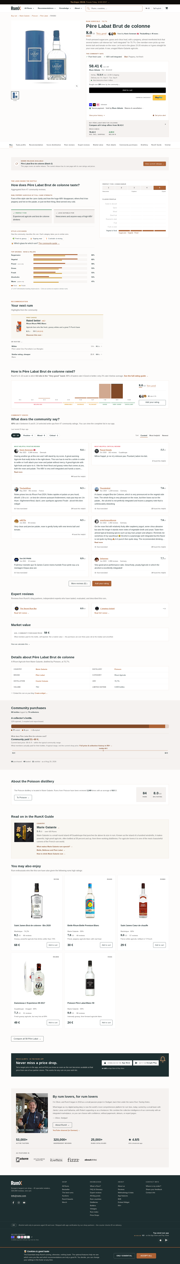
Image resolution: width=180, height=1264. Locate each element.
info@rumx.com (18, 1196)
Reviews (121, 1189)
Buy (10, 145)
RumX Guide (156, 145)
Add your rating (152, 402)
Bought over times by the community (104, 84)
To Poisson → (23, 798)
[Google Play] (166, 1240)
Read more (18, 472)
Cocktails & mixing (54, 238)
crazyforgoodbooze (108, 520)
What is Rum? (95, 1186)
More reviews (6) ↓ (79, 583)
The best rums (67, 1193)
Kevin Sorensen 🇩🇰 (27, 450)
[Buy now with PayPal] (159, 97)
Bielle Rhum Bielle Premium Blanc (83, 925)
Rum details (111, 145)
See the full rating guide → (136, 376)
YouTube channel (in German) (66, 1130)
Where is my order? (153, 1186)
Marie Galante (41, 669)
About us (121, 1186)
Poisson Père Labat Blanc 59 (80, 1003)
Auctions (65, 1196)
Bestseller (66, 1189)
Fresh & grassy (19, 238)
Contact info (150, 1193)
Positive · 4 (28, 435)
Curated (144, 435)
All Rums (65, 1186)
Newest (165, 435)
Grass (13, 268)
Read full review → (21, 613)
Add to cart (127, 90)
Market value (98, 145)
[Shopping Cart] (166, 8)
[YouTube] (24, 1202)
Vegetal (14, 259)
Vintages (93, 1209)
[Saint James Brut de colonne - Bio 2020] (36, 900)
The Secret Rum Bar (28, 608)
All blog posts (95, 1196)
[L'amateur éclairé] (97, 608)
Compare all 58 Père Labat (27, 1039)
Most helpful (154, 435)
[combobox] (114, 8)
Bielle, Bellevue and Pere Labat (51, 850)
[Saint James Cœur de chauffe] (143, 900)
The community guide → (49, 243)
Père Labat (40, 675)
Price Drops (94, 1215)
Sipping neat (36, 238)
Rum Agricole (93, 21)
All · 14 (16, 435)
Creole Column (42, 681)
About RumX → (62, 1125)
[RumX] (16, 8)
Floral (17, 264)
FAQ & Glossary (96, 1189)
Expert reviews (84, 145)
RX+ (119, 1206)
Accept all (146, 1256)
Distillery (144, 145)
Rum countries (95, 1199)
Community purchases (128, 145)
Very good (101, 33)
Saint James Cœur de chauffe (134, 925)
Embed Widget (123, 1202)
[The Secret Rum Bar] (16, 608)
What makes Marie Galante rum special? (55, 847)
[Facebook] (13, 1202)
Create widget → (41, 693)
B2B (119, 1199)
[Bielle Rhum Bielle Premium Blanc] (90, 900)
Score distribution (54, 145)
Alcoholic (15, 277)
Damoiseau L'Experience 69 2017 (29, 1003)
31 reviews (27, 1013)
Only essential (124, 1256)
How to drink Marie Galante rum (51, 854)
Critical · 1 (54, 435)
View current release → (154, 164)
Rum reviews (69, 145)
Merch (64, 1202)
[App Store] (160, 1240)
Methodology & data (125, 1193)
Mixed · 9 (41, 435)
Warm (17, 281)
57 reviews (134, 935)
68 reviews (27, 935)
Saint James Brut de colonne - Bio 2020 (32, 925)
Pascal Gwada (106, 450)
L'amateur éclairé (107, 608)
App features (123, 1196)
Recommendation (36, 145)
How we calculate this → (20, 644)
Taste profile (21, 145)
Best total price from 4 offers (103, 80)
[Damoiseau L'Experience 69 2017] (36, 978)
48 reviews (80, 935)
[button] (45, 54)
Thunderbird (105, 488)
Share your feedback (154, 1189)
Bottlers (93, 1206)
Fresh (13, 273)
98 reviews (80, 1013)
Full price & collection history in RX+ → (95, 746)
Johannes (104, 558)
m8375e (23, 520)
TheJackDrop (25, 488)
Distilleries (94, 1202)
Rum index (94, 1212)
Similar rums (170, 145)
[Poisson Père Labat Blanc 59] (90, 978)
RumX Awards (67, 1199)
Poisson (117, 669)
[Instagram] (19, 1202)
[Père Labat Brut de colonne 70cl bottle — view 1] (15, 95)
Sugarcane (15, 255)
